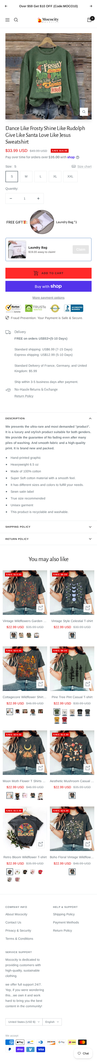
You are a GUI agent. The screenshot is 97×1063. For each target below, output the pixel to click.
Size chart (84, 166)
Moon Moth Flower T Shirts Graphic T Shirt (25, 781)
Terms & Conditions (19, 938)
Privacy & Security (18, 930)
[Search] (16, 20)
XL (55, 176)
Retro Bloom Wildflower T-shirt (25, 857)
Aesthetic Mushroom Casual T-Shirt (72, 781)
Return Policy (23, 396)
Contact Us (13, 922)
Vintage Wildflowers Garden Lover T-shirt (25, 621)
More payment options (48, 297)
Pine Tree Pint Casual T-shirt (72, 697)
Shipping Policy (17, 526)
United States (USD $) (21, 1021)
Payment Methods (66, 922)
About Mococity (16, 914)
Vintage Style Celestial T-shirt (72, 621)
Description (15, 418)
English (50, 1021)
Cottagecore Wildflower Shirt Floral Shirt (25, 697)
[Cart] (89, 20)
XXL (70, 176)
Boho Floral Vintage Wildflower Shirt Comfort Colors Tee (72, 857)
